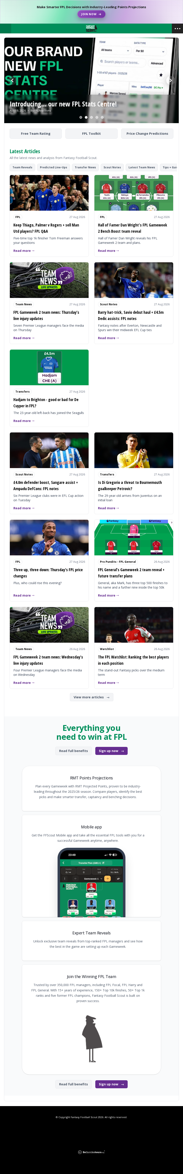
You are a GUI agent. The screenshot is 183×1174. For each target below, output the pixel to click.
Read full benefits (73, 751)
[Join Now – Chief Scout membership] (91, 11)
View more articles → (92, 697)
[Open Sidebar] (177, 28)
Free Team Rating (35, 133)
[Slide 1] (80, 117)
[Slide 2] (86, 117)
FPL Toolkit (91, 133)
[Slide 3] (91, 117)
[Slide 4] (97, 117)
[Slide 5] (102, 117)
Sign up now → (111, 751)
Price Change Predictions (147, 133)
